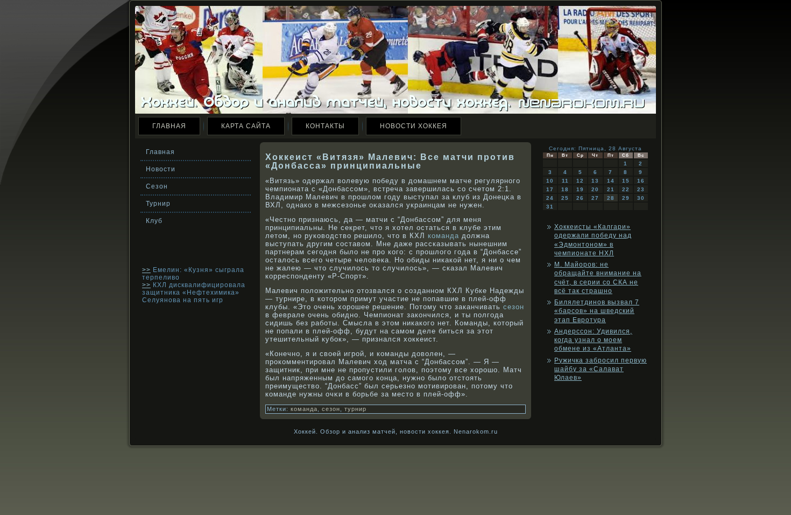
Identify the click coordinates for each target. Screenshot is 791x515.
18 (565, 189)
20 (595, 189)
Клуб (154, 221)
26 (580, 198)
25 (565, 198)
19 (580, 189)
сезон (513, 307)
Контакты (325, 126)
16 (641, 181)
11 (565, 181)
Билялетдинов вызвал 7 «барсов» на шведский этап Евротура (596, 311)
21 (611, 189)
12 (580, 181)
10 (550, 181)
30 (641, 198)
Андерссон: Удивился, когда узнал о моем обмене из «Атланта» (593, 340)
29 (626, 198)
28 (611, 198)
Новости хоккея (413, 126)
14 (611, 181)
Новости (160, 169)
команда (443, 236)
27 (595, 198)
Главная (169, 126)
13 (595, 181)
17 (550, 189)
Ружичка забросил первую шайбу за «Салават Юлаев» (600, 369)
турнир (355, 409)
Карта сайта (246, 126)
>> (146, 270)
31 (550, 207)
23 (641, 189)
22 (626, 189)
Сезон (157, 186)
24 (550, 198)
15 (626, 181)
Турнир (158, 203)
